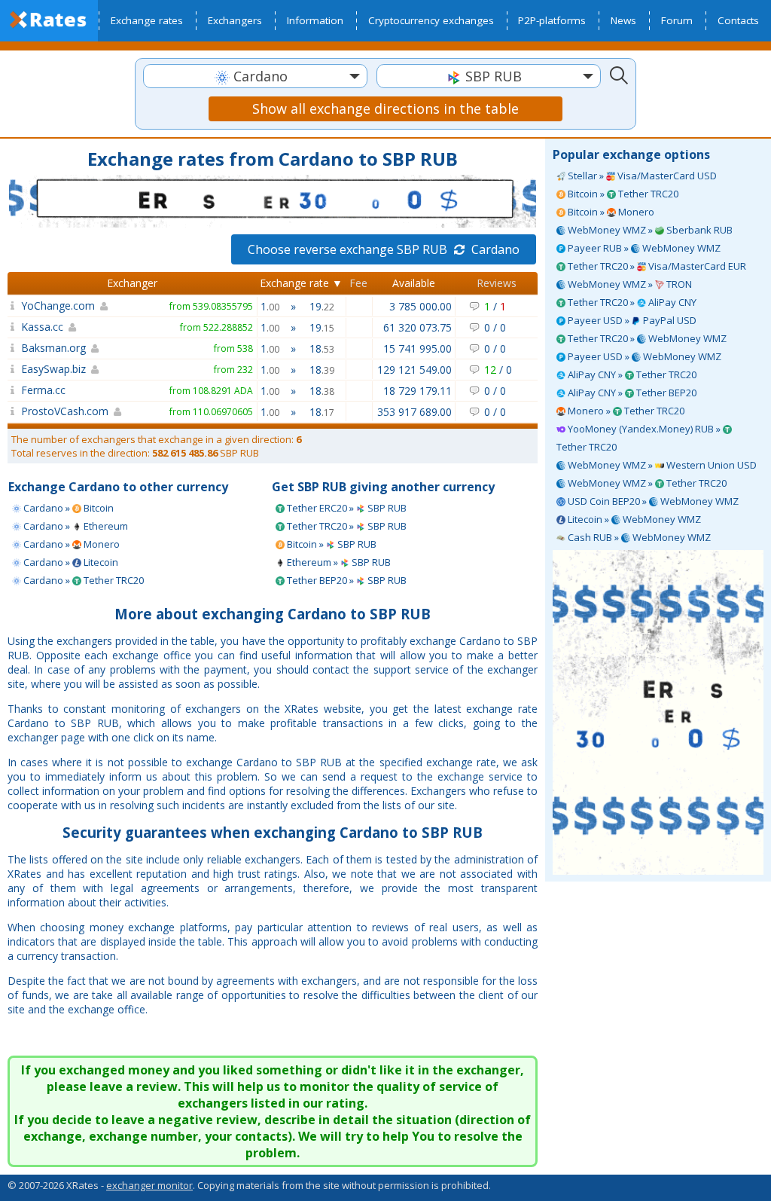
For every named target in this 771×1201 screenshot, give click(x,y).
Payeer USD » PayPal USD (630, 320)
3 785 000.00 (420, 306)
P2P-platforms (552, 20)
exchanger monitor (149, 1185)
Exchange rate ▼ (301, 283)
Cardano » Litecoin (69, 562)
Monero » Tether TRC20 (624, 410)
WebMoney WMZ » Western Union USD (661, 465)
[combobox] (255, 76)
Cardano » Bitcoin (67, 508)
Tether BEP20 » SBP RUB (346, 580)
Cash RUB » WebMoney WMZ (638, 537)
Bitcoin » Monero (609, 212)
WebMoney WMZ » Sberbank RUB (649, 230)
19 (321, 306)
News (623, 20)
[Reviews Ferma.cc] (12, 390)
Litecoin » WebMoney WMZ (633, 519)
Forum (677, 20)
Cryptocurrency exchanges (431, 20)
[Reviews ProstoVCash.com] (12, 411)
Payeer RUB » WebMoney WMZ (643, 248)
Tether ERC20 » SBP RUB (346, 508)
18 (321, 348)
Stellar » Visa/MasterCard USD (641, 175)
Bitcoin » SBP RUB (330, 544)
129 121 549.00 (414, 369)
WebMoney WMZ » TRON (628, 284)
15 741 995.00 (417, 348)
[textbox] (255, 76)
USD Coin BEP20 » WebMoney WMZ (652, 501)
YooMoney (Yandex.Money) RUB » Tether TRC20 (639, 438)
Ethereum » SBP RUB (338, 562)
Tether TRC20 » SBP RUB (346, 526)
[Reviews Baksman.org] (12, 348)
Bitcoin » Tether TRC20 (621, 193)
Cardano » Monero (70, 544)
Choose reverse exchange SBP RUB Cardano (384, 249)
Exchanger (132, 283)
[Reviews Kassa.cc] (12, 326)
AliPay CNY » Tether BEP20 (630, 392)
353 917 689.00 (414, 412)
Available (413, 283)
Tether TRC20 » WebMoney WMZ (646, 338)
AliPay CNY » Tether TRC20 (630, 374)
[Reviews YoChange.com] (12, 305)
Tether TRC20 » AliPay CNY (630, 302)
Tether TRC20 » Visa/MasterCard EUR (655, 266)
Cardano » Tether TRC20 (82, 580)
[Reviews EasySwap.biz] (12, 369)
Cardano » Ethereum (74, 526)
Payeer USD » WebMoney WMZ (643, 356)
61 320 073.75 (417, 327)
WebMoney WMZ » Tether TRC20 (646, 483)
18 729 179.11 (417, 391)
